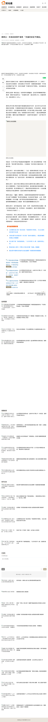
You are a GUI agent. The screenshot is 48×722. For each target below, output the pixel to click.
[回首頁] (7, 2)
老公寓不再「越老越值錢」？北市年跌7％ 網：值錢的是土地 (26, 242)
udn (2, 33)
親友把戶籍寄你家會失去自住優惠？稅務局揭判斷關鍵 (25, 250)
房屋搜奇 (19, 7)
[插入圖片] (41, 569)
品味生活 (25, 7)
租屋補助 (16, 10)
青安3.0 (4, 10)
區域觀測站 (11, 7)
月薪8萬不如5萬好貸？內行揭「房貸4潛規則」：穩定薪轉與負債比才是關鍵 (26, 237)
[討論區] (3, 86)
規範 (3, 569)
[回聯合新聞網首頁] (3, 2)
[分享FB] (3, 78)
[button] (45, 3)
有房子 (38, 7)
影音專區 (44, 7)
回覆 (45, 569)
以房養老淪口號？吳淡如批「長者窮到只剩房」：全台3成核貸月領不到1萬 (26, 231)
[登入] (43, 3)
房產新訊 (4, 7)
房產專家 (32, 7)
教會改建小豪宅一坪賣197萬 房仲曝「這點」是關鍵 (24, 247)
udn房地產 (6, 33)
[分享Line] (3, 82)
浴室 (22, 10)
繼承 (10, 10)
